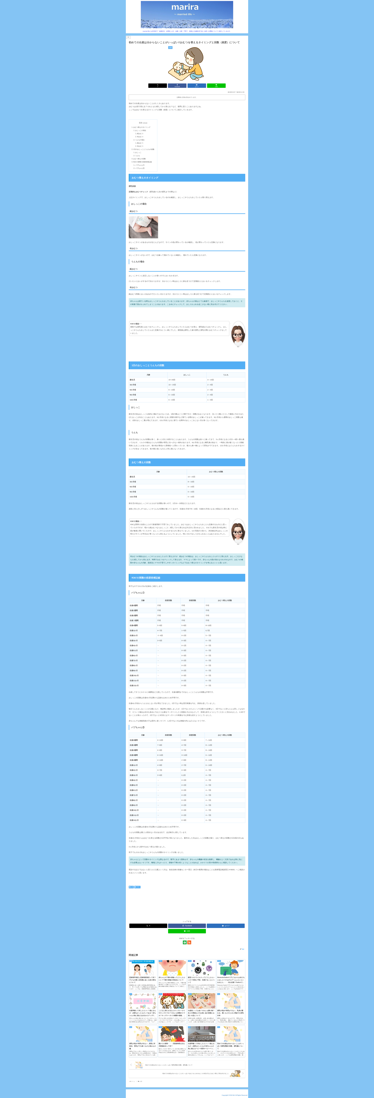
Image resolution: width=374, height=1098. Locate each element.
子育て (138, 887)
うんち (137, 155)
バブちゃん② (140, 168)
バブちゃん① (140, 165)
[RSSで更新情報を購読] (189, 942)
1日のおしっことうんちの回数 (143, 149)
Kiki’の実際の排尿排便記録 (142, 162)
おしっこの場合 (140, 130)
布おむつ (140, 136)
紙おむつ (140, 133)
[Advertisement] (187, 903)
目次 (140, 123)
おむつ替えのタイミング (141, 127)
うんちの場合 (140, 140)
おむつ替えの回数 (139, 159)
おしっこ (138, 152)
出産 (132, 887)
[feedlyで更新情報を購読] (185, 942)
